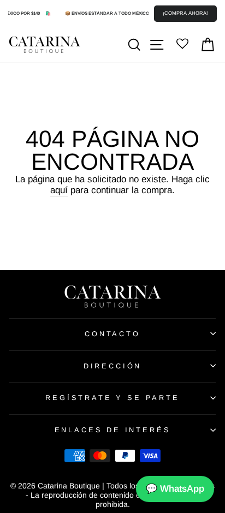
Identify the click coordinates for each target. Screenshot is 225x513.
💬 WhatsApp (175, 489)
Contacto (112, 334)
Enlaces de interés (113, 430)
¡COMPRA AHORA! (185, 13)
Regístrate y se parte (112, 397)
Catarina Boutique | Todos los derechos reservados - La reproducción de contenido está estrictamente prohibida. (120, 495)
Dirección (112, 366)
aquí (59, 190)
